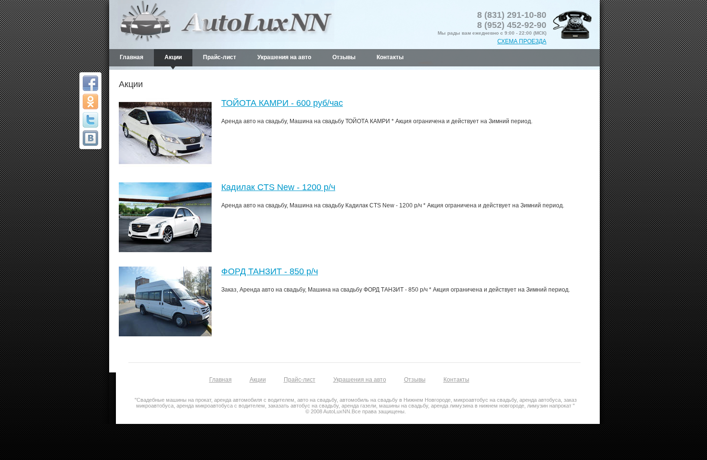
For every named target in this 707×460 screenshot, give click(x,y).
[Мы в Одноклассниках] (90, 101)
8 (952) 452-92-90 (511, 25)
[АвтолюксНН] (90, 138)
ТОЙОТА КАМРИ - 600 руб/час (282, 103)
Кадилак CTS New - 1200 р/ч (278, 187)
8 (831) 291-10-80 (511, 15)
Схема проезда (521, 41)
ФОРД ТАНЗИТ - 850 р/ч (269, 271)
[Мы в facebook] (90, 83)
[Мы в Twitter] (90, 120)
